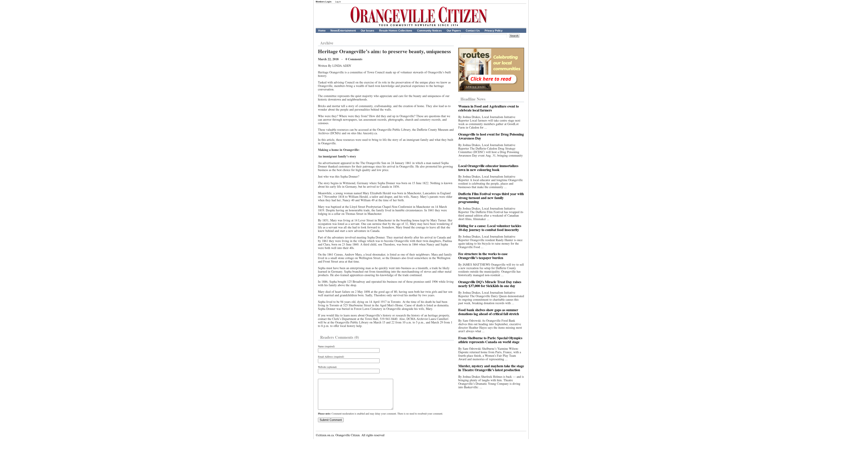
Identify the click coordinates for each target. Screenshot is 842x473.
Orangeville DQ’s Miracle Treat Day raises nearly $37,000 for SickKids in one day (489, 283)
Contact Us (473, 30)
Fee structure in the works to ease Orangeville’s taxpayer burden (483, 255)
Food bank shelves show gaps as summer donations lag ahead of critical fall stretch (488, 311)
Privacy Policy (494, 30)
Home (322, 30)
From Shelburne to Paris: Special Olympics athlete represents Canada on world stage (490, 339)
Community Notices (429, 30)
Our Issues (367, 30)
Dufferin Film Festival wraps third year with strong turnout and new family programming (491, 197)
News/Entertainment (343, 30)
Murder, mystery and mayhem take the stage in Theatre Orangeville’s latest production (491, 367)
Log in (338, 2)
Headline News (472, 99)
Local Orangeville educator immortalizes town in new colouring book (488, 167)
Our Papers (454, 30)
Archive (326, 43)
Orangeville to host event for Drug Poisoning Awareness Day (491, 136)
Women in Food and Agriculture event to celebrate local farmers (488, 108)
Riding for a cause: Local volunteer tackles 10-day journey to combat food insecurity (489, 227)
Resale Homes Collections (395, 30)
